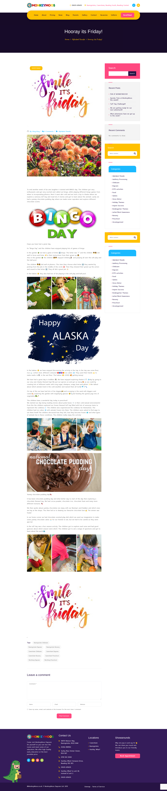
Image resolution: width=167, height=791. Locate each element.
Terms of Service (98, 787)
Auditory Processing (119, 179)
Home (36, 15)
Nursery (115, 215)
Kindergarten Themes (120, 209)
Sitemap (87, 787)
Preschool (116, 219)
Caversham (101, 5)
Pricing (52, 15)
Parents (75, 15)
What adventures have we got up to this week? (122, 115)
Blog (67, 15)
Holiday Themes (118, 202)
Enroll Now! (127, 15)
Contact (94, 15)
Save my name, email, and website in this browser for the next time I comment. (55, 709)
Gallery (84, 15)
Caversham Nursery (35, 656)
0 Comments (49, 131)
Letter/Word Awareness (121, 212)
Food (114, 192)
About (44, 15)
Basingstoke (91, 5)
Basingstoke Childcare (41, 643)
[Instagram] (138, 5)
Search (112, 68)
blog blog (36, 131)
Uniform (114, 15)
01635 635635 (77, 5)
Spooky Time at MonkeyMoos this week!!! (121, 99)
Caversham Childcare (35, 651)
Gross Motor (116, 199)
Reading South (111, 5)
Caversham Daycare (52, 651)
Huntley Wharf (95, 749)
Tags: (29, 643)
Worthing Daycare (34, 660)
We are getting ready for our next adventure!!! (121, 109)
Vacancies (104, 15)
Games (114, 196)
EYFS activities (117, 189)
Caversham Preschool (52, 656)
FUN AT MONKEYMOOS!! (118, 94)
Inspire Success (118, 206)
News (60, 15)
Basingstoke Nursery (53, 647)
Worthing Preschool (50, 660)
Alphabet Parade (78, 39)
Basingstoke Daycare (35, 647)
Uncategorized (117, 222)
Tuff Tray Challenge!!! (117, 104)
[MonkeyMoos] (41, 5)
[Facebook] (133, 5)
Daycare (115, 186)
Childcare (115, 183)
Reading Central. (123, 5)
